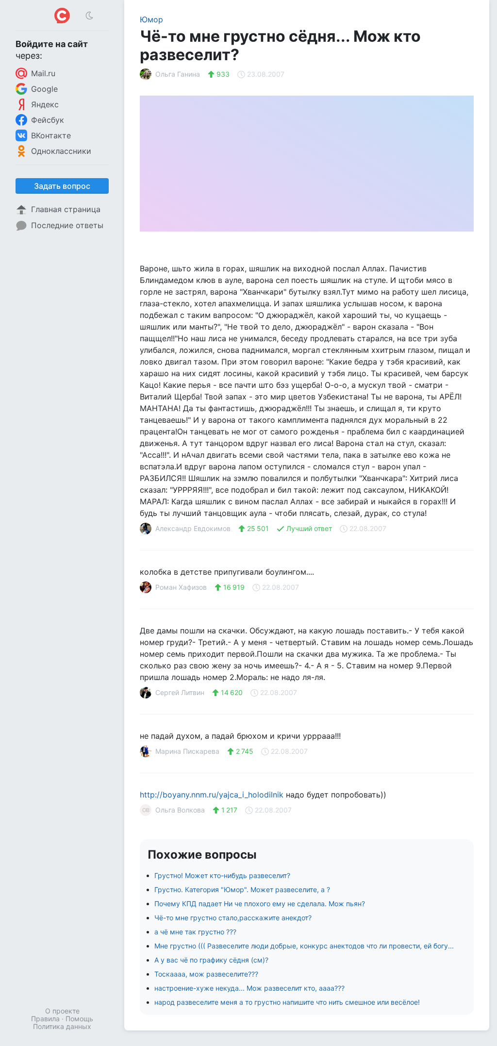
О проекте (62, 1011)
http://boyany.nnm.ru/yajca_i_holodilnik (211, 794)
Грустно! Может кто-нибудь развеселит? (222, 875)
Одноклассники (61, 151)
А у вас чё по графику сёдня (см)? (211, 960)
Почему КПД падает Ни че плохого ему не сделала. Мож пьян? (259, 903)
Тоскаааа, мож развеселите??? (206, 974)
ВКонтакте (51, 135)
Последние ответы (67, 225)
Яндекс (45, 104)
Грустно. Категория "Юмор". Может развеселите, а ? (242, 889)
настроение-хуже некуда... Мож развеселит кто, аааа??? (249, 988)
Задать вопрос (62, 186)
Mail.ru (43, 73)
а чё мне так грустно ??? (195, 932)
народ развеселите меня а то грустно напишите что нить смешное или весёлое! (287, 1002)
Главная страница (65, 209)
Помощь (79, 1018)
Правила (45, 1018)
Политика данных (62, 1026)
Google (44, 89)
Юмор (151, 19)
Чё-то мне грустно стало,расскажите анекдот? (233, 917)
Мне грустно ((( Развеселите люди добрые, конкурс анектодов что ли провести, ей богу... (304, 946)
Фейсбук (47, 120)
